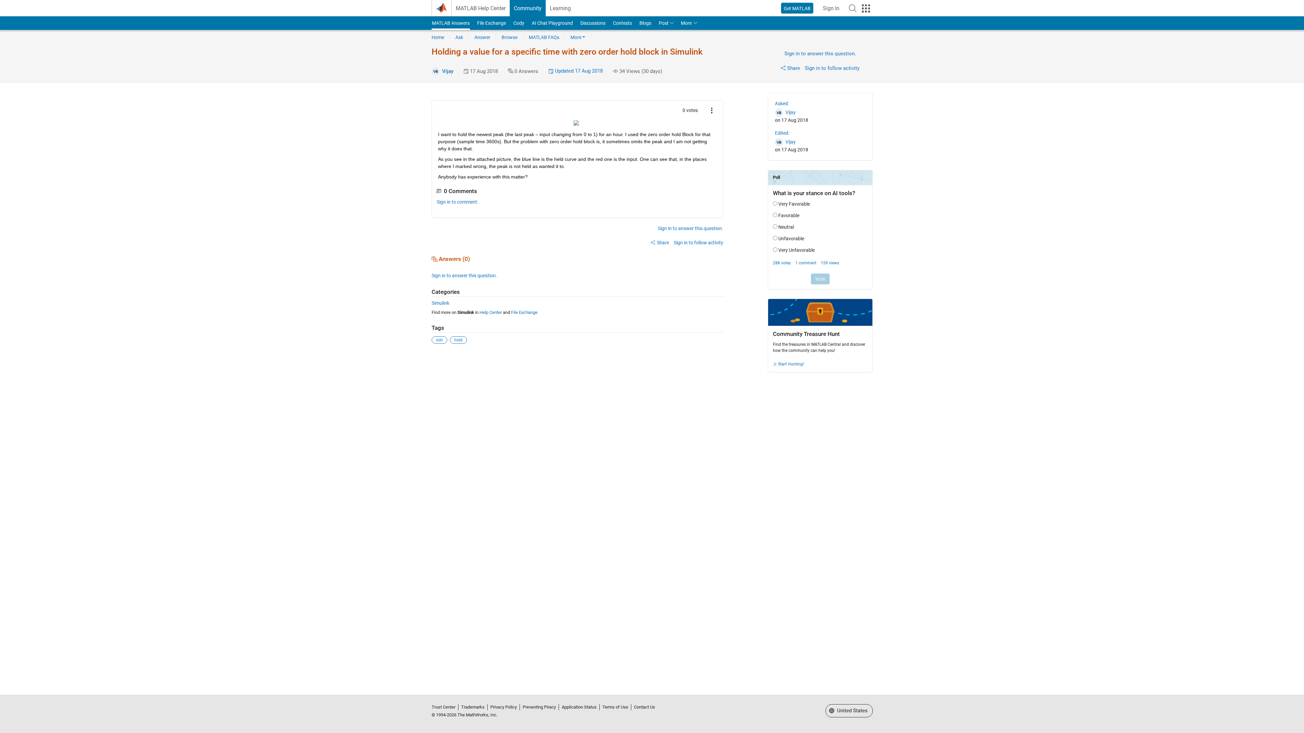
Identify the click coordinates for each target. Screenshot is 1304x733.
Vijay (447, 71)
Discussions (592, 23)
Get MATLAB (797, 8)
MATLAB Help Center (481, 8)
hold (458, 340)
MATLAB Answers (451, 23)
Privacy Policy (503, 707)
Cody (518, 23)
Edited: (782, 133)
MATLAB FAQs (544, 37)
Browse (510, 37)
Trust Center (443, 707)
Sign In (831, 8)
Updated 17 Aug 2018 (578, 71)
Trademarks (473, 707)
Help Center (490, 312)
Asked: (782, 103)
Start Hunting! (791, 364)
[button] (852, 8)
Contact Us (644, 707)
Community (528, 8)
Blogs (645, 23)
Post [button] (664, 23)
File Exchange (491, 23)
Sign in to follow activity (832, 68)
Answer (482, 37)
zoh (439, 340)
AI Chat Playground (552, 23)
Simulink (440, 303)
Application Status (579, 707)
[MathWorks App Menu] (866, 8)
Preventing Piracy (539, 707)
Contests (622, 23)
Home (438, 37)
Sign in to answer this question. (820, 54)
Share (793, 68)
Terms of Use (615, 707)
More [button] (686, 23)
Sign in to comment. (457, 202)
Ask (459, 37)
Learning (560, 8)
